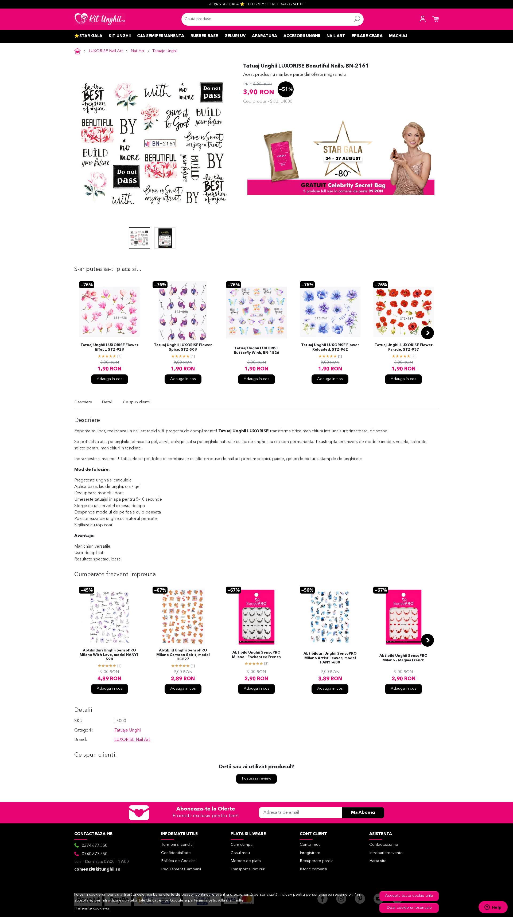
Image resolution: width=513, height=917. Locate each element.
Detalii (107, 402)
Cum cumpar (242, 845)
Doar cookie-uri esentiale (409, 908)
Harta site (378, 861)
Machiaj (398, 36)
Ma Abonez (363, 813)
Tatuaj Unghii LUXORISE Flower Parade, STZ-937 (404, 347)
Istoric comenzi (313, 869)
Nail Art (336, 36)
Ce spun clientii (136, 402)
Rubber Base (204, 36)
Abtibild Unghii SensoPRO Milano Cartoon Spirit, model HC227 (183, 655)
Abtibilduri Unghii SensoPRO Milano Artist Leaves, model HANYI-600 (330, 658)
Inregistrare (310, 853)
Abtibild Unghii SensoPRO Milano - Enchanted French (256, 655)
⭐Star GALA (88, 36)
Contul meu (310, 845)
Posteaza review (256, 779)
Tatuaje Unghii (164, 51)
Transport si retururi (248, 869)
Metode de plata (246, 861)
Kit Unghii (120, 36)
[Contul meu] (422, 19)
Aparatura (264, 36)
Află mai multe (231, 901)
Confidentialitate (176, 853)
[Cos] (435, 19)
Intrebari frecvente (386, 853)
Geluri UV (235, 36)
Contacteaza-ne (383, 845)
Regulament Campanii (181, 869)
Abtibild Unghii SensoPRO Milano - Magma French (403, 658)
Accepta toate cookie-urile (409, 896)
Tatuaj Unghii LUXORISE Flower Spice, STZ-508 (183, 347)
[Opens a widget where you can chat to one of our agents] (493, 907)
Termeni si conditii (177, 845)
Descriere (83, 402)
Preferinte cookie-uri (92, 909)
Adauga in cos (109, 379)
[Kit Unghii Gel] (100, 19)
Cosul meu (240, 853)
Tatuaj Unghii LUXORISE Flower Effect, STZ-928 (109, 347)
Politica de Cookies (178, 861)
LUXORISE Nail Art (106, 51)
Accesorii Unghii (301, 36)
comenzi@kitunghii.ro (97, 869)
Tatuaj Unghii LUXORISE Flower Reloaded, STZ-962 (330, 347)
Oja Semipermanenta (160, 36)
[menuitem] (139, 238)
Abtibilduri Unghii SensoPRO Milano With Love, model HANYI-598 (109, 655)
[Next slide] (427, 332)
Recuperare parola (316, 861)
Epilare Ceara (367, 36)
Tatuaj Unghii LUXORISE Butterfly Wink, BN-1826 (256, 351)
